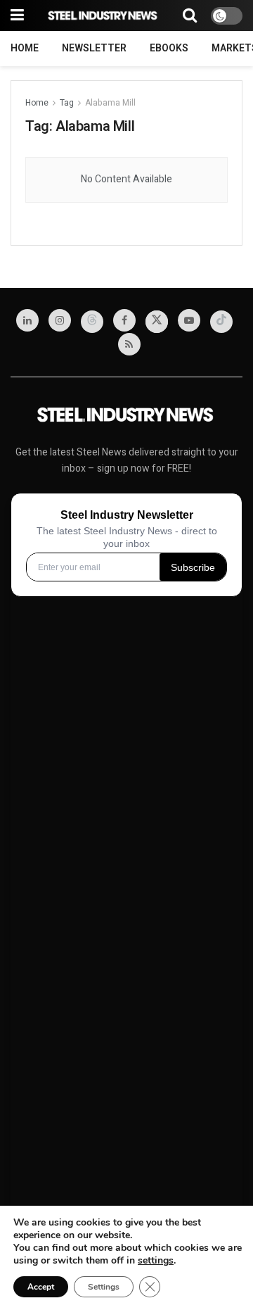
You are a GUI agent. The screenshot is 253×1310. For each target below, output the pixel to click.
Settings (103, 1286)
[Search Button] (190, 15)
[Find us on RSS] (129, 344)
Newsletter (94, 48)
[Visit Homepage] (103, 16)
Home (25, 48)
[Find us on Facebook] (124, 320)
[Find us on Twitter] (156, 321)
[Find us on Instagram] (59, 320)
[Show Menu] (17, 15)
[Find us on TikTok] (221, 321)
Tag (67, 102)
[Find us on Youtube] (189, 320)
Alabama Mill (110, 102)
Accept (40, 1286)
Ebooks (169, 48)
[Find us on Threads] (92, 321)
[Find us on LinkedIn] (27, 320)
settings (156, 1260)
